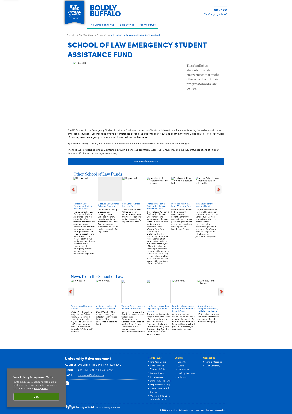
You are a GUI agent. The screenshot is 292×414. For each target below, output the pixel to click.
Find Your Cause (86, 35)
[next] (219, 189)
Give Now (220, 10)
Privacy (209, 410)
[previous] (73, 189)
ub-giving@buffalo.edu (91, 375)
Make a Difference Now (146, 161)
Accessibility (221, 410)
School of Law (103, 35)
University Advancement (88, 358)
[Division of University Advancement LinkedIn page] (67, 383)
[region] (36, 387)
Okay (36, 396)
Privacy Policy (41, 388)
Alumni (179, 357)
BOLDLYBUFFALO (105, 10)
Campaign (71, 35)
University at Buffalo (176, 410)
